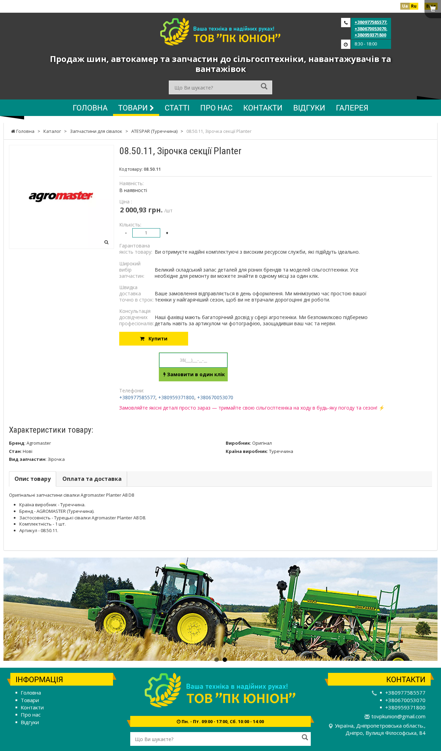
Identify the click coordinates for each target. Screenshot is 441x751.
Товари (134, 108)
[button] (36, 609)
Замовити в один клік (195, 374)
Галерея (352, 108)
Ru (414, 6)
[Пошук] (264, 87)
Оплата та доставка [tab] (92, 479)
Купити (155, 338)
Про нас (216, 108)
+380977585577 (370, 22)
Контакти (263, 108)
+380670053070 (370, 28)
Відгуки (309, 108)
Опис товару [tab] (32, 479)
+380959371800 (370, 35)
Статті (177, 108)
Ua (405, 6)
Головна (90, 108)
